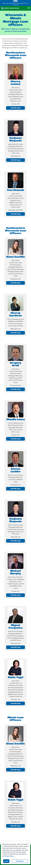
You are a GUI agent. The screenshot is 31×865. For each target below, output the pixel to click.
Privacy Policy (9, 856)
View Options (20, 861)
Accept (6, 861)
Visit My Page (15, 108)
